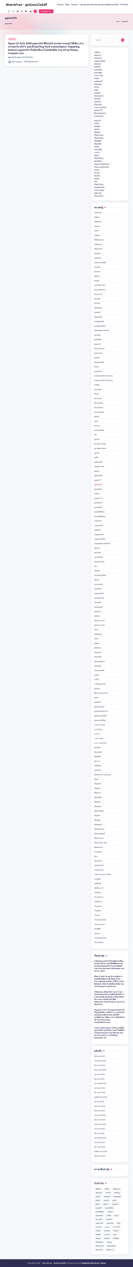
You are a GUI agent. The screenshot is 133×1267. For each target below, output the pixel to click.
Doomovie (98, 294)
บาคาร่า (97, 152)
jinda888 (97, 339)
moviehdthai (99, 412)
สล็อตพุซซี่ (98, 825)
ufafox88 (97, 657)
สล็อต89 (97, 802)
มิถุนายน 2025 (99, 1120)
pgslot (96, 78)
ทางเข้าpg (98, 729)
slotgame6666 (100, 575)
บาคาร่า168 (98, 75)
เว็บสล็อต (97, 911)
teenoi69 (97, 602)
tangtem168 (99, 598)
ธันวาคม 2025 (99, 1092)
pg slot (97, 173)
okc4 (96, 421)
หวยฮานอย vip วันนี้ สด (102, 874)
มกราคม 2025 (99, 1142)
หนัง (95, 856)
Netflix (96, 417)
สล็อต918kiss (99, 811)
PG (95, 435)
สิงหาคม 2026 (99, 1056)
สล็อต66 (97, 132)
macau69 (98, 389)
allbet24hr (98, 249)
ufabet (96, 643)
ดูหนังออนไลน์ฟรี (100, 716)
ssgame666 (99, 593)
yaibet (96, 675)
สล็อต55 (97, 788)
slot (95, 181)
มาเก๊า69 (106, 1234)
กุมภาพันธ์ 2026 (100, 1083)
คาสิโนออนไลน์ (99, 684)
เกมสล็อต (97, 879)
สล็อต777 (97, 793)
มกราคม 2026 (99, 1088)
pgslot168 (98, 475)
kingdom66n (99, 362)
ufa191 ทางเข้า (99, 621)
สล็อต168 (97, 784)
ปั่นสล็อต (97, 747)
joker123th (98, 353)
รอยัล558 (97, 766)
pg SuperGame (100, 448)
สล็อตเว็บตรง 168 (100, 843)
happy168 (98, 317)
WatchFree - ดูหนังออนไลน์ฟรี (26, 5)
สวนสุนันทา (98, 852)
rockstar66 (98, 525)
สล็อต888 (97, 141)
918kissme (98, 244)
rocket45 (97, 521)
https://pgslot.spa (101, 167)
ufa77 (96, 630)
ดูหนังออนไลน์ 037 (101, 711)
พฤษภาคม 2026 (100, 1070)
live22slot (98, 371)
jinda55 (97, 126)
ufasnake (97, 666)
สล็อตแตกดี (98, 847)
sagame (97, 530)
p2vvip (97, 426)
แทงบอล (97, 933)
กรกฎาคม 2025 (100, 1115)
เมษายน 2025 (99, 1129)
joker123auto (99, 349)
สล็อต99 (97, 815)
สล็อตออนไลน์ (99, 829)
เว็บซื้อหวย (98, 902)
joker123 (97, 55)
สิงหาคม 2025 (99, 1111)
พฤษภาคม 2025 (100, 1124)
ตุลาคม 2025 (99, 1101)
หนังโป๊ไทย (98, 161)
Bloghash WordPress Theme (94, 1263)
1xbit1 (96, 231)
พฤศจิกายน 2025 (100, 1097)
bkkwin (97, 276)
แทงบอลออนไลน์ (100, 938)
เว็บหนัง (97, 915)
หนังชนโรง (98, 58)
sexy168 (97, 553)
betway (97, 272)
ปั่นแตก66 (98, 104)
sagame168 (98, 534)
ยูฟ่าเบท (97, 761)
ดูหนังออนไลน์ (99, 187)
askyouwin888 (100, 262)
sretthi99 (97, 589)
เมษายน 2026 (99, 1074)
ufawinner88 (99, 670)
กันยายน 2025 (99, 1106)
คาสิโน (96, 679)
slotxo (96, 155)
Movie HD (98, 398)
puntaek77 (98, 503)
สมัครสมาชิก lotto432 (102, 775)
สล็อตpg (97, 820)
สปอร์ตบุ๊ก (97, 770)
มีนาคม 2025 (99, 1133)
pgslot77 (97, 101)
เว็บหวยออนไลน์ (100, 920)
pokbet (97, 494)
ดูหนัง (96, 90)
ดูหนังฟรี (97, 67)
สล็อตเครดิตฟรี (99, 834)
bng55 (96, 281)
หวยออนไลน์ (98, 116)
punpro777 (98, 110)
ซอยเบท (97, 689)
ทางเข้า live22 (99, 725)
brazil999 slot (99, 285)
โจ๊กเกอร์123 (98, 196)
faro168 (97, 299)
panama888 (99, 430)
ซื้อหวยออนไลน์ (99, 113)
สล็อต (96, 779)
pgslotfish (98, 489)
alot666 (97, 253)
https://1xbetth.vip (101, 164)
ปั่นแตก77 (116, 1231)
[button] (46, 11)
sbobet (97, 548)
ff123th (97, 303)
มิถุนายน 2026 (99, 1065)
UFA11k (97, 616)
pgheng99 (98, 81)
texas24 (97, 611)
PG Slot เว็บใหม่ (100, 444)
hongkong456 (99, 326)
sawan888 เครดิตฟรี (102, 543)
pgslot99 (12, 39)
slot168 (97, 571)
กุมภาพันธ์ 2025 (100, 1138)
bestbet (97, 267)
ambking (97, 258)
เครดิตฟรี (97, 883)
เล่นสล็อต (97, 892)
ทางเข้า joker (99, 190)
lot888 (97, 385)
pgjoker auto (99, 466)
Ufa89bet (98, 634)
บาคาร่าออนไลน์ (100, 107)
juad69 (97, 358)
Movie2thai (98, 408)
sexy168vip (98, 557)
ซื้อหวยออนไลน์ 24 (101, 693)
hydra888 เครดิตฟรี (101, 330)
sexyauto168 (99, 562)
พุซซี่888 (97, 757)
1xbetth (97, 226)
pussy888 (98, 70)
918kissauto (99, 240)
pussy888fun (99, 512)
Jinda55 (97, 335)
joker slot (97, 193)
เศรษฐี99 (97, 929)
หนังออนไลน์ (98, 96)
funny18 (97, 312)
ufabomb (97, 652)
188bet (97, 217)
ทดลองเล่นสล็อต (100, 720)
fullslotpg (98, 84)
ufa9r (96, 639)
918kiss (97, 52)
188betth (97, 222)
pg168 (96, 123)
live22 (96, 87)
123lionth (97, 213)
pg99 (96, 457)
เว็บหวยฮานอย (99, 924)
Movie (96, 394)
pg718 (96, 453)
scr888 (108, 1215)
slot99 (96, 129)
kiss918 (97, 175)
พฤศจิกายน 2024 (100, 1151)
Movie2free (98, 403)
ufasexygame (99, 661)
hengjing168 (99, 321)
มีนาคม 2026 (99, 1079)
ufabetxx (97, 648)
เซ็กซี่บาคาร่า (99, 888)
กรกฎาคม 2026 (100, 1061)
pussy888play (100, 516)
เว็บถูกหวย (98, 906)
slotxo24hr (98, 584)
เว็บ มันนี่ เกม (99, 897)
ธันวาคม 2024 (99, 1147)
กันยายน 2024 (99, 1156)
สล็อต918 (97, 806)
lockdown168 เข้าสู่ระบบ (103, 376)
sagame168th (99, 61)
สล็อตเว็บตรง (98, 135)
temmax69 (98, 607)
